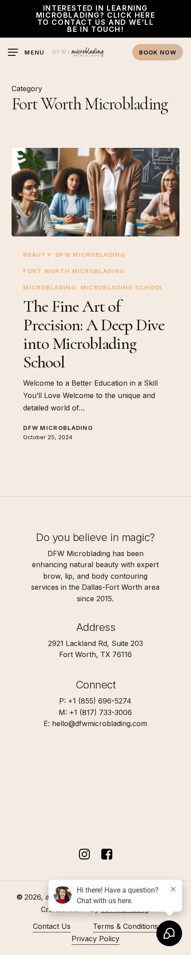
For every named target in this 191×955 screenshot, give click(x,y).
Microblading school (121, 287)
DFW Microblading (90, 254)
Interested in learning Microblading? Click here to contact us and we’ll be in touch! (95, 19)
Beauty (37, 254)
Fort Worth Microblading (73, 271)
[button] (26, 52)
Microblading (49, 287)
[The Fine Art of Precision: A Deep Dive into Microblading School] (95, 192)
